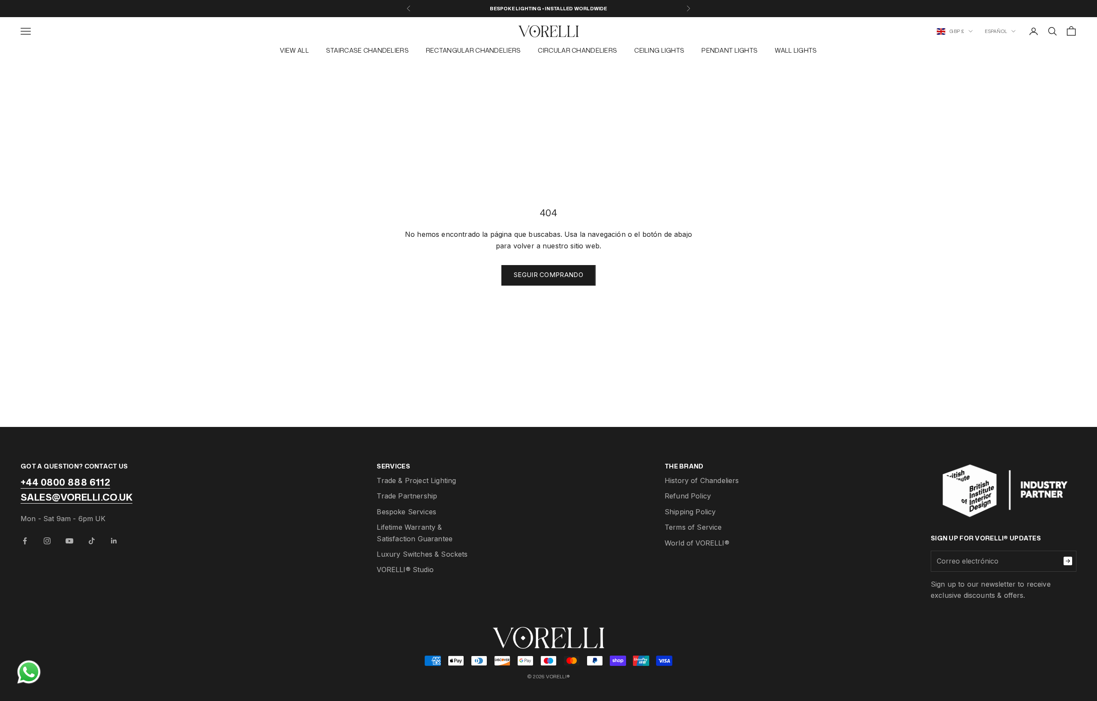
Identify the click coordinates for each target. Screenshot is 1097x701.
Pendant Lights (729, 50)
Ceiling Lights (659, 50)
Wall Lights (796, 50)
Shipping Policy (690, 511)
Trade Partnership (407, 496)
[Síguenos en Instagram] (47, 541)
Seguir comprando (548, 275)
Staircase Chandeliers (367, 50)
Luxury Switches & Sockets (422, 554)
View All (294, 50)
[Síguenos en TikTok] (91, 541)
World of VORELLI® (697, 543)
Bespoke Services (406, 511)
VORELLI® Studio (405, 569)
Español (996, 31)
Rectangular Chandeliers (473, 50)
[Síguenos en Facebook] (25, 541)
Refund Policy (688, 496)
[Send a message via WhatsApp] (28, 672)
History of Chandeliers (702, 480)
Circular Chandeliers (577, 50)
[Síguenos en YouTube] (69, 541)
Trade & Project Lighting (416, 480)
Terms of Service (693, 527)
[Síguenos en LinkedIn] (114, 541)
